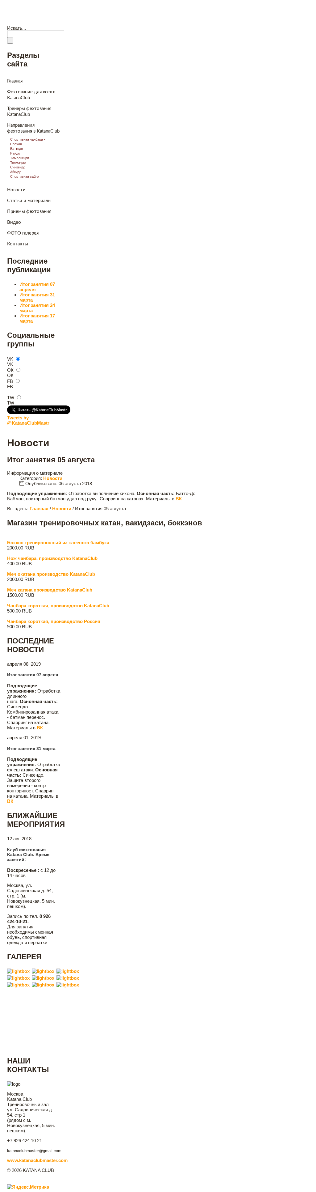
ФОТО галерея (23, 233)
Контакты (140, 21)
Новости (41, 21)
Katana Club (32, 7)
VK (10, 359)
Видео (63, 21)
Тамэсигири (19, 158)
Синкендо (17, 167)
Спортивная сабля (24, 176)
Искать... (16, 28)
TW (10, 397)
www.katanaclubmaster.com (37, 1160)
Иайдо (15, 153)
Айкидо (15, 172)
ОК (10, 370)
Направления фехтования (101, 21)
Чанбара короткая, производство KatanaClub (58, 605)
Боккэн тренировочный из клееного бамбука (58, 542)
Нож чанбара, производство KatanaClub (52, 558)
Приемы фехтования (29, 211)
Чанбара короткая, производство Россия (53, 621)
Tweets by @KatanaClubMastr (28, 420)
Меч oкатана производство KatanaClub (51, 574)
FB (10, 381)
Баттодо (16, 149)
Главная (18, 21)
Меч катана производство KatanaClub (49, 589)
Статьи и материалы (29, 200)
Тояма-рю (18, 162)
